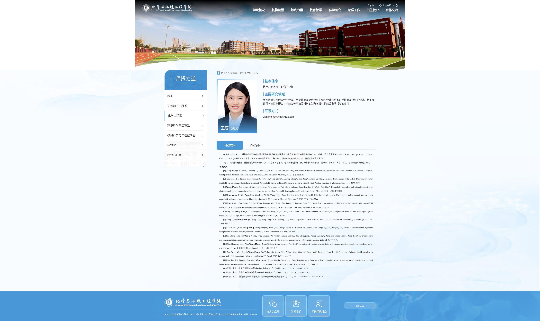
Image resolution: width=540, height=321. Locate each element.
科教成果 (230, 145)
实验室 (171, 145)
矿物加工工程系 (177, 106)
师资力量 (232, 73)
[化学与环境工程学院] (167, 8)
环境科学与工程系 (178, 125)
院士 (170, 96)
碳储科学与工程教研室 (181, 135)
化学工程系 (175, 115)
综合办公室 (174, 155)
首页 (223, 73)
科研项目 (255, 145)
